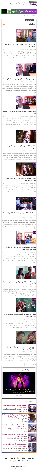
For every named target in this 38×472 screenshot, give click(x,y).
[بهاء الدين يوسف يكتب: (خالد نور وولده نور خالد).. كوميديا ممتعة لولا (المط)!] (26, 237)
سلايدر (34, 299)
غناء (18, 458)
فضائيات (23, 461)
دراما (34, 30)
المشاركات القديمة (31, 364)
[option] (19, 383)
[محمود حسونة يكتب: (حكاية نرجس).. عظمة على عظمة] (26, 69)
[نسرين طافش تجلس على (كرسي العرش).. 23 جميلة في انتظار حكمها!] (19, 383)
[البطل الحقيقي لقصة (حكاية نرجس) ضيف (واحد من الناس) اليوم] (26, 35)
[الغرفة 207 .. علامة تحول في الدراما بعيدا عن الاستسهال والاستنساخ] (26, 272)
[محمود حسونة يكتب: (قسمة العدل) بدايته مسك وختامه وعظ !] (26, 102)
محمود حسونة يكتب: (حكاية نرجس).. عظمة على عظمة (19, 79)
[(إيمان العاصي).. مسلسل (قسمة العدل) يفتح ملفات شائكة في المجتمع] (26, 169)
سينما (11, 458)
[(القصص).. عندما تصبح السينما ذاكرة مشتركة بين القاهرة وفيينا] (32, 408)
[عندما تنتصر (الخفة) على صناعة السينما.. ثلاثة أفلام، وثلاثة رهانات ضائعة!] (32, 437)
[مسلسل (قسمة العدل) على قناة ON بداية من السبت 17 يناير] (26, 203)
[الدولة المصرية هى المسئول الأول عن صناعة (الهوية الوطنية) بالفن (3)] (32, 428)
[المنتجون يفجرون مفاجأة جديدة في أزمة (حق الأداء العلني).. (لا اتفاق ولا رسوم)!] (32, 447)
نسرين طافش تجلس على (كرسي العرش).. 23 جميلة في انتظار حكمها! (20, 390)
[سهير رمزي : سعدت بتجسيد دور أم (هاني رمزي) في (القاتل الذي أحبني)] (26, 337)
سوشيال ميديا (14, 461)
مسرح (5, 458)
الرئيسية (30, 458)
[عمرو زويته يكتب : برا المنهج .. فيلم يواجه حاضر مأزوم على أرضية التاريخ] (26, 304)
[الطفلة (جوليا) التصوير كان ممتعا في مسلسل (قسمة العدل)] (26, 136)
